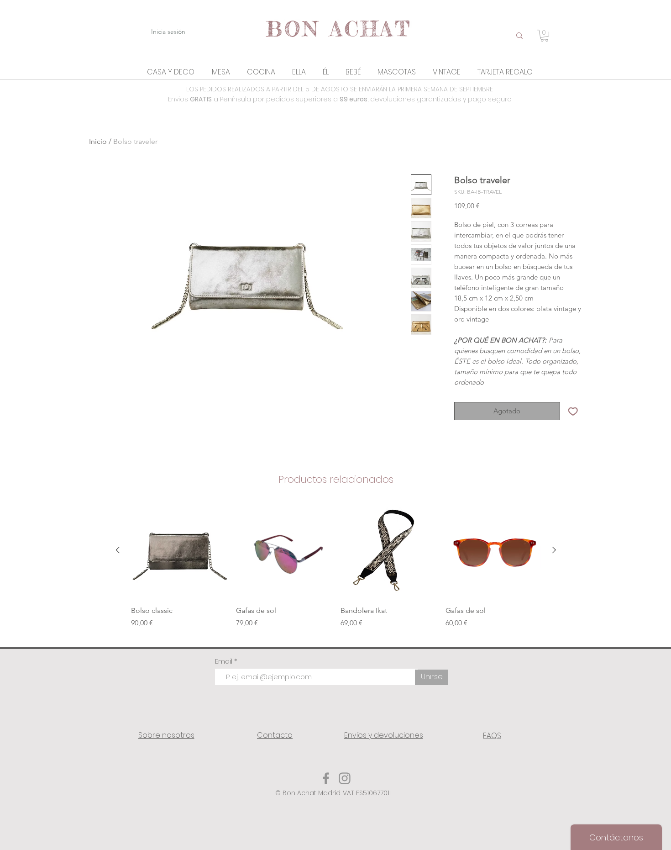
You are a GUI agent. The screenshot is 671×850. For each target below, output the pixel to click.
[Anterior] (117, 549)
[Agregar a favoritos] (573, 411)
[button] (170, 71)
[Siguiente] (554, 549)
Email (224, 661)
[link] (544, 36)
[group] (336, 570)
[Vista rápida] (284, 550)
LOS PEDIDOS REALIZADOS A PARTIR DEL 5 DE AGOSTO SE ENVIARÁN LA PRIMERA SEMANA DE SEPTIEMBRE (339, 89)
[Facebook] (326, 778)
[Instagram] (344, 778)
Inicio (98, 141)
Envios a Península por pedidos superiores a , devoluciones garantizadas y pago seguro (340, 99)
